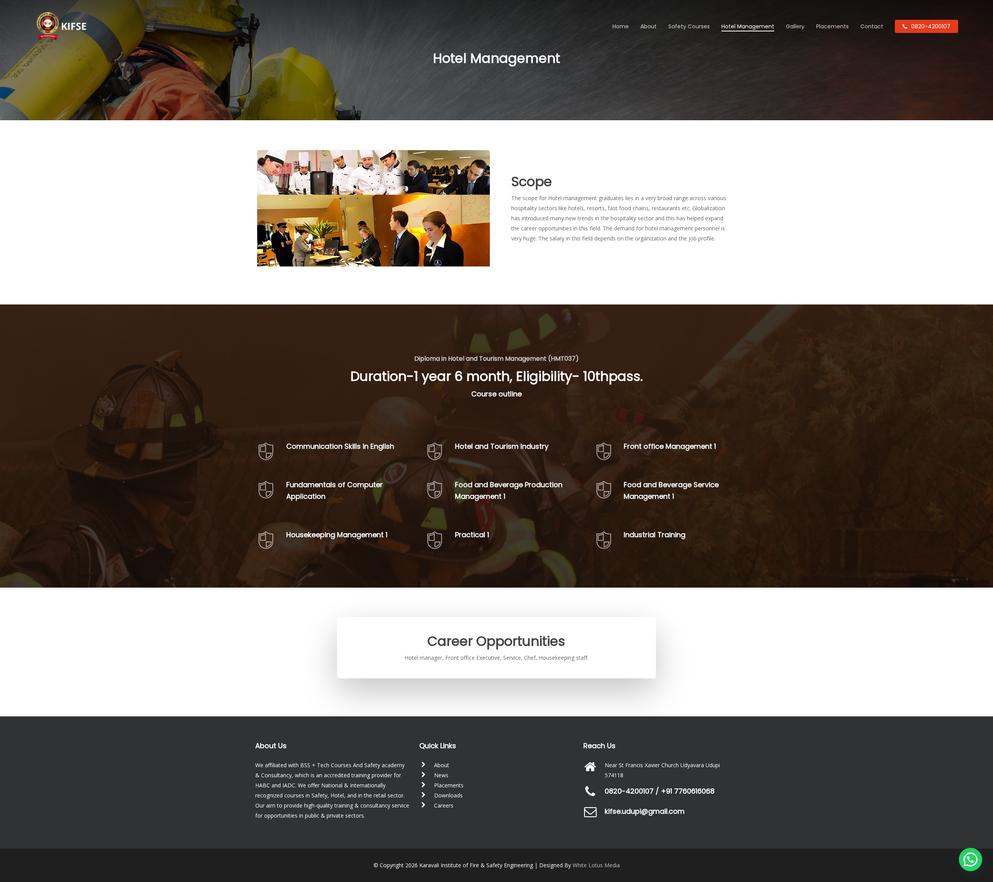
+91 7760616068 (687, 791)
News (441, 775)
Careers (443, 805)
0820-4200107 (629, 791)
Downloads (448, 795)
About (441, 765)
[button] (970, 859)
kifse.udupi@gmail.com (645, 811)
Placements (449, 785)
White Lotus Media (596, 865)
